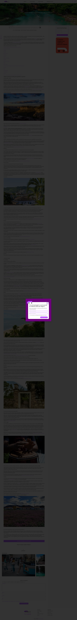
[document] (38, 310)
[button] (48, 303)
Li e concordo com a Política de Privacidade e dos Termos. (38, 315)
